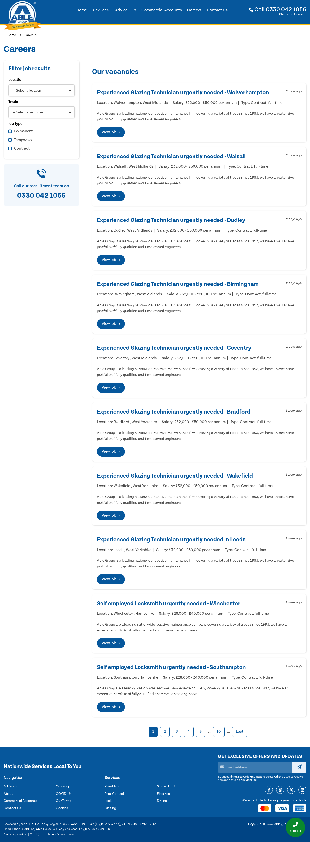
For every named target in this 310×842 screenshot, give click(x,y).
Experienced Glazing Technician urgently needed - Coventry (174, 348)
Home (11, 35)
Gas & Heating (167, 786)
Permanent (23, 131)
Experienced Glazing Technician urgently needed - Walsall (171, 156)
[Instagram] (280, 790)
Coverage (63, 786)
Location (15, 80)
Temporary (23, 140)
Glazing (110, 808)
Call (279, 10)
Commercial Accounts (20, 801)
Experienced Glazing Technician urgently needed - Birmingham (178, 284)
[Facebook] (269, 790)
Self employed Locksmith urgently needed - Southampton (171, 667)
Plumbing (112, 786)
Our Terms (63, 801)
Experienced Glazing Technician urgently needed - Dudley (171, 220)
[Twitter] (291, 790)
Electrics (163, 794)
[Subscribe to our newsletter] (299, 767)
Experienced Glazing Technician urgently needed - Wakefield (175, 475)
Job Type (15, 123)
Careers (31, 35)
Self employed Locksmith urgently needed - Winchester (168, 603)
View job (109, 132)
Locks (109, 801)
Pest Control (114, 794)
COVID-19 (63, 794)
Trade (13, 102)
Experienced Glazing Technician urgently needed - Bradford (173, 412)
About (8, 794)
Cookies (62, 808)
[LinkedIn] (302, 790)
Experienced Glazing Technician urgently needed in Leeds (171, 539)
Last (239, 731)
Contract (22, 148)
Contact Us (12, 808)
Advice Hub (12, 786)
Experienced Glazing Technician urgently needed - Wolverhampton (183, 92)
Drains (162, 801)
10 (219, 731)
